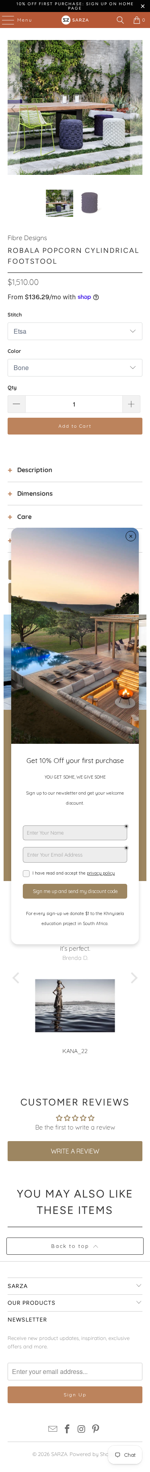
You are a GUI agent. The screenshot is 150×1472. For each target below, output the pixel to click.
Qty (12, 387)
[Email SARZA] (53, 1429)
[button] (18, 977)
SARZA (59, 1454)
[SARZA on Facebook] (68, 1429)
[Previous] (13, 109)
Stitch (15, 314)
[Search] (120, 20)
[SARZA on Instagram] (82, 1429)
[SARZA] (75, 20)
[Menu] (4, 20)
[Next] (136, 109)
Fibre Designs (27, 238)
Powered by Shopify (94, 1454)
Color (14, 351)
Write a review (75, 1151)
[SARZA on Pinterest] (96, 1429)
